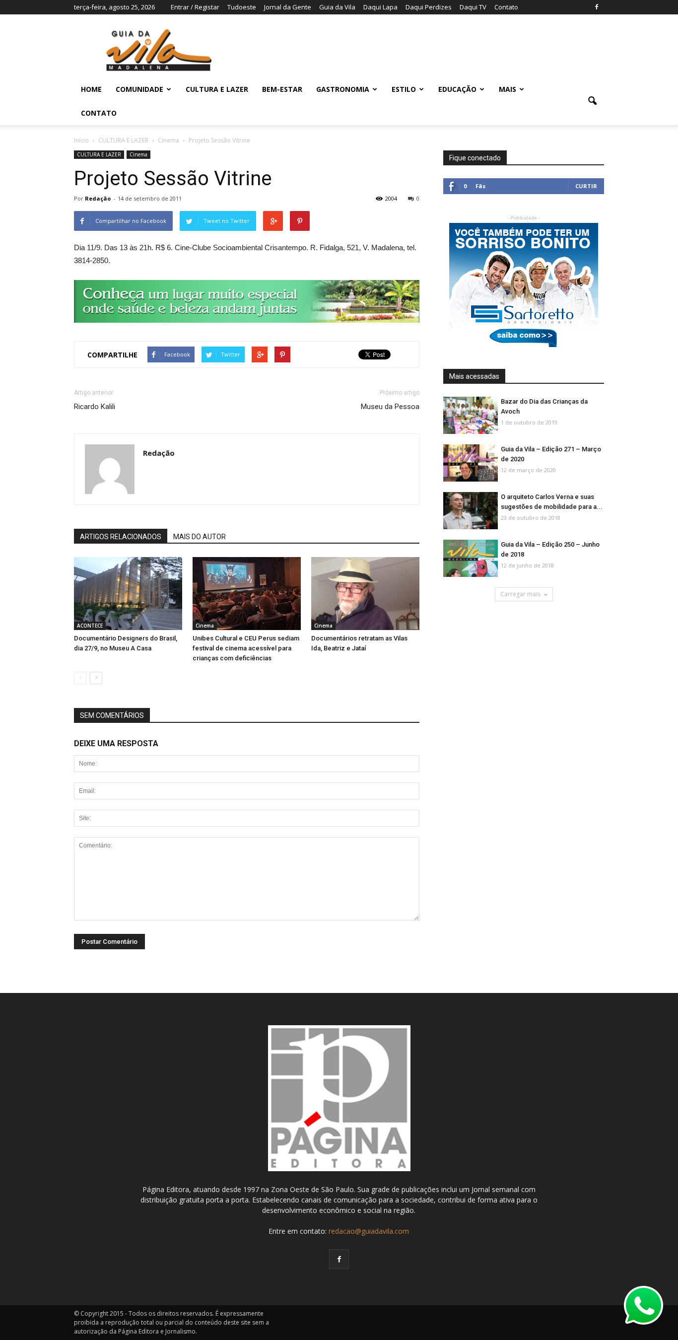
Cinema (138, 154)
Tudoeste (241, 6)
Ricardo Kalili (94, 406)
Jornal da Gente (287, 6)
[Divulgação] (247, 594)
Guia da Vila (337, 6)
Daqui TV (473, 6)
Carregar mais (520, 594)
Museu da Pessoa (390, 406)
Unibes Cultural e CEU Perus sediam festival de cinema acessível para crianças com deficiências (246, 648)
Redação (98, 198)
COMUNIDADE (139, 89)
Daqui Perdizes (429, 6)
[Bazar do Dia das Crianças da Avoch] (470, 416)
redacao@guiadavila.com (369, 1231)
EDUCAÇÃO (457, 89)
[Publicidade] (246, 301)
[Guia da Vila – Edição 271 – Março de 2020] (470, 463)
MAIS (507, 89)
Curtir (586, 186)
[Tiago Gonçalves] (470, 511)
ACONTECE (90, 625)
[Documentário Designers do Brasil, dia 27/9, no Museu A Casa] (128, 594)
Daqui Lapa (380, 6)
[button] (592, 101)
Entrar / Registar (195, 6)
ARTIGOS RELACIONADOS (120, 537)
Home (91, 89)
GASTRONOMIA (342, 89)
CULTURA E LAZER (217, 89)
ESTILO (404, 89)
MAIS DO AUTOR (199, 537)
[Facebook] (596, 7)
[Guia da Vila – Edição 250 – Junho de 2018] (470, 559)
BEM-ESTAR (282, 89)
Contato (506, 6)
